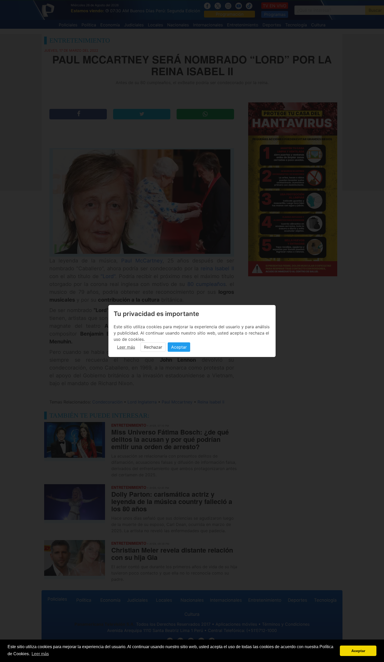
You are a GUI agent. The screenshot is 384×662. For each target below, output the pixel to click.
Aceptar (179, 347)
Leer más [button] (40, 654)
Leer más (126, 347)
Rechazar (153, 347)
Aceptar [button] (358, 651)
